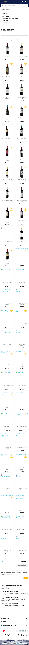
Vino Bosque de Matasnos (7, 200)
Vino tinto (5, 22)
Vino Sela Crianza (22, 117)
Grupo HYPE (20, 643)
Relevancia (14, 37)
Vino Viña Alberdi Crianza (21, 529)
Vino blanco (5, 16)
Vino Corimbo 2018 (7, 56)
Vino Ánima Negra (7, 282)
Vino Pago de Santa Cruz (7, 385)
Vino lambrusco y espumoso (10, 18)
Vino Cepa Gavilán (22, 179)
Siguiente (24, 561)
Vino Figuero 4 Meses (22, 159)
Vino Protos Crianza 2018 (21, 323)
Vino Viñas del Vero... (7, 344)
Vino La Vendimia (22, 385)
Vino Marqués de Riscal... (7, 529)
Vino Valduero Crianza (7, 76)
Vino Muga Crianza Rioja (21, 56)
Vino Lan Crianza (21, 406)
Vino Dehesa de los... (7, 364)
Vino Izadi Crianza (22, 241)
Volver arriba (22, 565)
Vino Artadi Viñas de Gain (21, 220)
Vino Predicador (21, 282)
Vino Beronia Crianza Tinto (22, 447)
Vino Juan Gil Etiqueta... (7, 179)
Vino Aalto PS (7, 426)
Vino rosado (5, 20)
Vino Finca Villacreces (7, 241)
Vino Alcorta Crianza (21, 138)
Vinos (4, 13)
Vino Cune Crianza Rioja (22, 76)
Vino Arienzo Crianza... (7, 488)
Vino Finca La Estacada (7, 138)
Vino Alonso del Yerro (7, 509)
